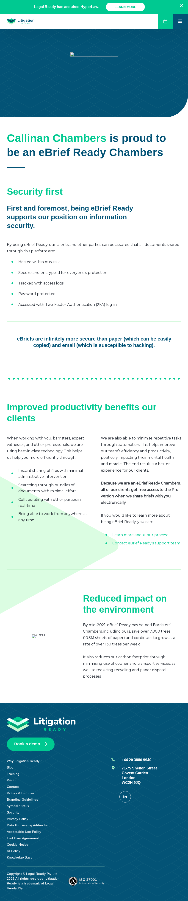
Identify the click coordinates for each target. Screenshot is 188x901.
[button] (181, 6)
